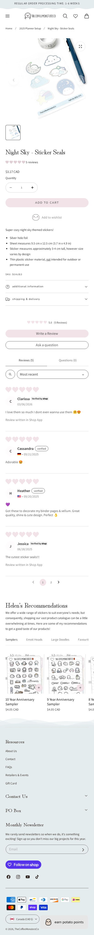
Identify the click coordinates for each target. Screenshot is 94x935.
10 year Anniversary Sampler (19, 701)
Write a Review (47, 333)
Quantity (10, 178)
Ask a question (47, 345)
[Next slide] (80, 80)
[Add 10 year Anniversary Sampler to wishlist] (11, 659)
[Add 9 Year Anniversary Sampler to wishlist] (52, 659)
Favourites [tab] (84, 639)
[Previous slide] (13, 80)
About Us (11, 751)
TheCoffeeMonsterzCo (27, 929)
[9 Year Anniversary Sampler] (66, 674)
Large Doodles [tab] (60, 639)
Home (8, 28)
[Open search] (10, 374)
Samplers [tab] (11, 639)
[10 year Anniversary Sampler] (25, 674)
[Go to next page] (59, 582)
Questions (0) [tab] (68, 360)
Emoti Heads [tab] (34, 639)
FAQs (8, 767)
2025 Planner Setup (30, 28)
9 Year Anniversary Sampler (60, 701)
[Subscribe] (83, 849)
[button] (7, 16)
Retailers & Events (17, 775)
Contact (10, 759)
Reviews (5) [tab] (26, 360)
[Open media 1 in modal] (80, 46)
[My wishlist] (75, 16)
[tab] (13, 132)
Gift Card (11, 783)
